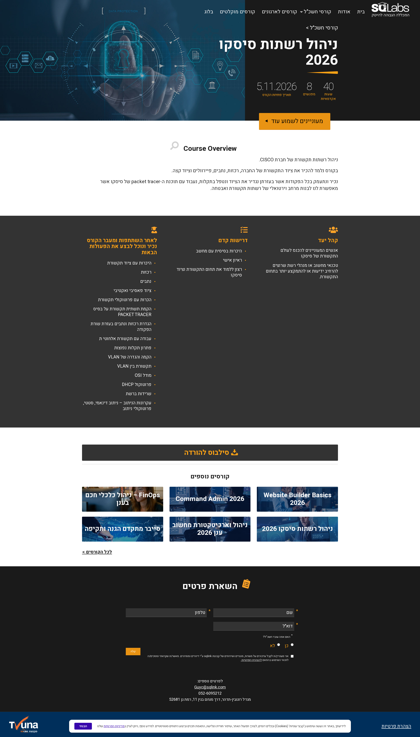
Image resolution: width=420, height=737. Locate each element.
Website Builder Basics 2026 (297, 499)
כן (287, 646)
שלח (133, 651)
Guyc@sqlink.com (210, 687)
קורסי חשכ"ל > (322, 28)
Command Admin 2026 (210, 499)
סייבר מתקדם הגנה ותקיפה (122, 529)
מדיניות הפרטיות (114, 726)
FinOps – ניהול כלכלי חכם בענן (122, 499)
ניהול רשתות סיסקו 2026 (297, 529)
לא (272, 646)
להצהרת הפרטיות (251, 660)
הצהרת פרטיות (396, 726)
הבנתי (83, 726)
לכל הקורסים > (97, 552)
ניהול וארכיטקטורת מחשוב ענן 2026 (210, 529)
